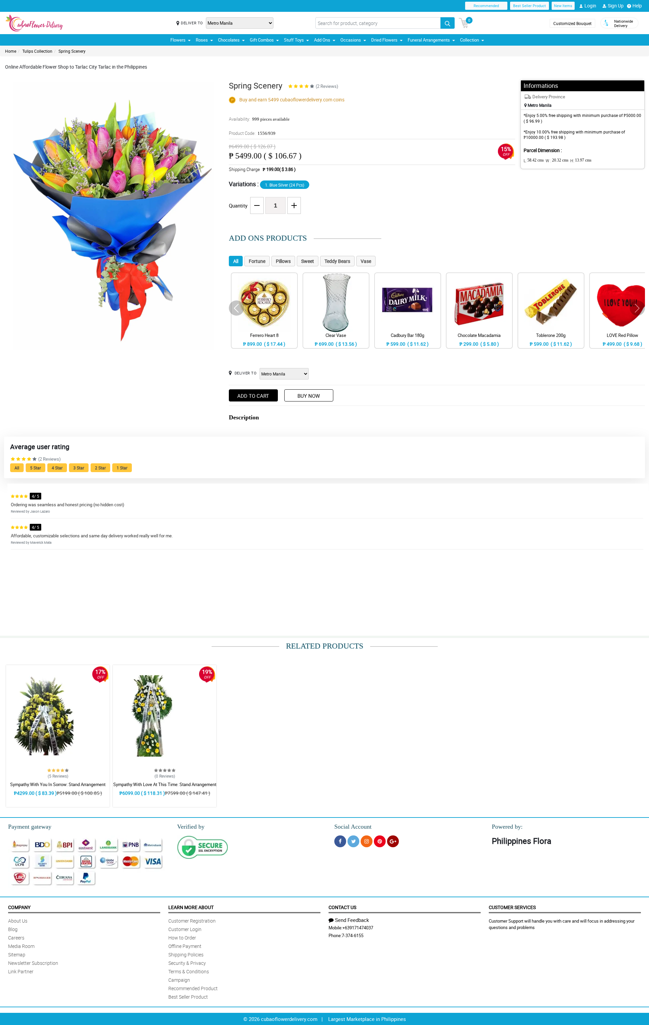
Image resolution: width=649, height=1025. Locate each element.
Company (19, 907)
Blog (13, 929)
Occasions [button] (350, 40)
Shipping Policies (185, 954)
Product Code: (252, 133)
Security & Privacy (187, 963)
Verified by (191, 826)
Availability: (259, 119)
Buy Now (308, 395)
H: (581, 160)
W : (557, 160)
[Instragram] (366, 841)
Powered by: (507, 826)
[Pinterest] (380, 841)
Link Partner (20, 971)
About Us (17, 921)
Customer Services (512, 907)
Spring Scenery (72, 51)
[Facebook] (340, 841)
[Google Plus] (393, 841)
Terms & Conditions (188, 971)
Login (590, 5)
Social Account (352, 826)
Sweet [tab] (307, 261)
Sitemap (16, 954)
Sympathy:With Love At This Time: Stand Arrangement (164, 784)
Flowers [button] (178, 40)
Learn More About (191, 907)
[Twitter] (353, 841)
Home (10, 51)
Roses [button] (202, 40)
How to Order (182, 937)
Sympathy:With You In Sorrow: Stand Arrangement (57, 784)
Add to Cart (253, 395)
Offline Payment (184, 946)
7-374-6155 (352, 935)
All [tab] (235, 261)
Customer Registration (192, 921)
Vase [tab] (366, 261)
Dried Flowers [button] (384, 40)
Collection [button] (469, 40)
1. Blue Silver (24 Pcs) (284, 185)
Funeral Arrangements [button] (429, 40)
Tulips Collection (37, 51)
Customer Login (184, 929)
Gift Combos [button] (262, 40)
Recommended (486, 5)
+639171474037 (357, 928)
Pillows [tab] (283, 261)
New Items (563, 5)
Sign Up (616, 5)
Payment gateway (29, 826)
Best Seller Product (529, 5)
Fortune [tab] (257, 261)
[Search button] (447, 23)
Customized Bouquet (572, 23)
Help (637, 5)
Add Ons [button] (322, 40)
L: (534, 160)
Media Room (21, 946)
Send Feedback (352, 920)
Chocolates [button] (229, 40)
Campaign (179, 980)
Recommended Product (193, 988)
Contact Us (342, 907)
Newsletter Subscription (33, 963)
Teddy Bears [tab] (337, 261)
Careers (16, 937)
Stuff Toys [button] (294, 40)
